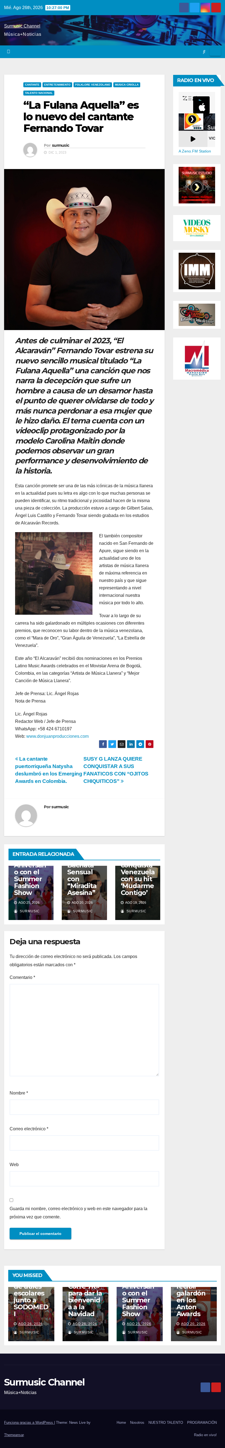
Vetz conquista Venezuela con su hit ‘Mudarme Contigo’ (138, 875)
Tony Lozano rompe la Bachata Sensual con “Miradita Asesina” (81, 868)
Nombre (19, 1093)
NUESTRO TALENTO (165, 1422)
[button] (204, 51)
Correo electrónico (29, 1128)
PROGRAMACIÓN (202, 1422)
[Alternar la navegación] (215, 52)
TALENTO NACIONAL (39, 92)
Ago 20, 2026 (193, 1324)
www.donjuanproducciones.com (57, 736)
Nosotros (137, 1422)
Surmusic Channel (22, 26)
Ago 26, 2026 (30, 1324)
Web (14, 1164)
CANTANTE (32, 84)
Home (121, 1422)
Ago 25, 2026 (139, 1324)
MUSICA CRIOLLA (127, 84)
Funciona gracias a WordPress (29, 1422)
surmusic (60, 145)
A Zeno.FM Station (195, 151)
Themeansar (14, 1435)
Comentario (22, 977)
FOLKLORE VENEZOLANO (92, 84)
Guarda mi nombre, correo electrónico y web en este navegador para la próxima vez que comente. (78, 1212)
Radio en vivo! (205, 1435)
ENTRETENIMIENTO (57, 84)
